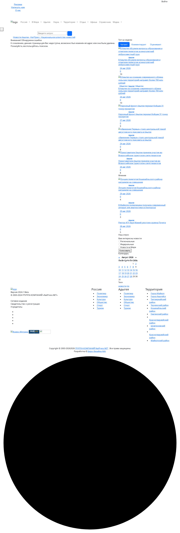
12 (125, 270)
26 (125, 276)
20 (128, 273)
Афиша (93, 22)
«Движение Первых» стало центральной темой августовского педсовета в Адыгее (141, 138)
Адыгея (46, 22)
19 (125, 273)
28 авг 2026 (125, 226)
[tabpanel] (143, 110)
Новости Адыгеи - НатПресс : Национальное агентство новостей (44, 37)
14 (131, 270)
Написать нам (18, 7)
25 (123, 276)
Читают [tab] (124, 44)
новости (122, 286)
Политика (101, 293)
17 (120, 273)
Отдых (83, 22)
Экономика (102, 296)
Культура (101, 299)
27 (128, 276)
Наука (56, 22)
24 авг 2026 (125, 68)
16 (136, 270)
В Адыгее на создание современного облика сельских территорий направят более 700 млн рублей (140, 91)
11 (123, 270)
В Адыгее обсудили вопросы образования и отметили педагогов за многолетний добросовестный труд (139, 62)
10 (120, 270)
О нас (18, 10)
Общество (102, 302)
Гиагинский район (159, 314)
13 (128, 270)
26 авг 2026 (125, 97)
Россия (24, 22)
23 (136, 273)
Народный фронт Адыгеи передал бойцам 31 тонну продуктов (143, 115)
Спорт (100, 305)
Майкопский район (160, 340)
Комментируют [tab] (139, 44)
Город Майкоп (157, 293)
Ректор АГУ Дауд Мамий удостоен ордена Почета (142, 222)
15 (134, 270)
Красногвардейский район (158, 321)
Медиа (116, 22)
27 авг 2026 (125, 120)
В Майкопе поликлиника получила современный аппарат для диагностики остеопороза (141, 206)
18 (123, 273)
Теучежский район (159, 305)
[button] (168, 25)
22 (134, 273)
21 (131, 273)
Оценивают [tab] (155, 44)
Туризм (100, 308)
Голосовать (124, 250)
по (128, 286)
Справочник (105, 22)
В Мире (35, 22)
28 (131, 276)
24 (120, 276)
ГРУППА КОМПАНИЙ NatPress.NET (91, 348)
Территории (69, 22)
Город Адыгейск (158, 296)
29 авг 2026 (125, 193)
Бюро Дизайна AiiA (97, 351)
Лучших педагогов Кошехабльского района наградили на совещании (139, 188)
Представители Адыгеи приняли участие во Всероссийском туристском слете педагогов (139, 162)
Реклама (18, 4)
